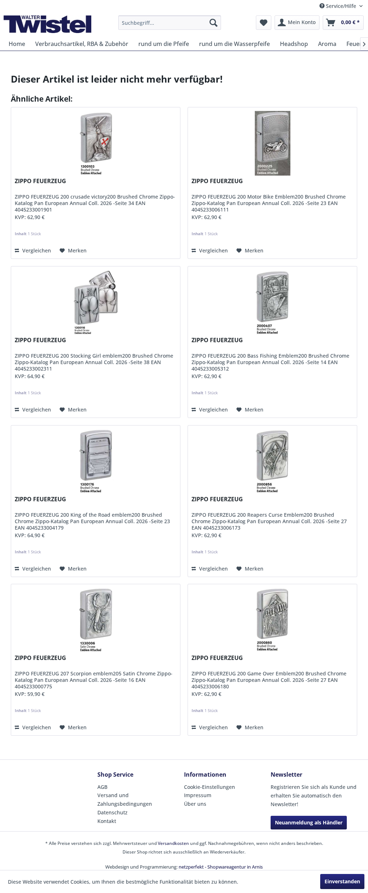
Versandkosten (173, 843)
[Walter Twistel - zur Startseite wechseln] (47, 24)
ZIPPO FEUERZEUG (40, 181)
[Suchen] (213, 22)
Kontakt (106, 821)
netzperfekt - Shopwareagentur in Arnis (221, 867)
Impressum (197, 795)
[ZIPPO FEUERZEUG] (95, 143)
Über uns (195, 803)
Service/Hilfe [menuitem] (341, 6)
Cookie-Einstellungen (209, 786)
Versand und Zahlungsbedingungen (124, 799)
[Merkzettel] (263, 22)
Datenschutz (112, 812)
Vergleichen (36, 250)
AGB (102, 786)
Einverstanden (342, 881)
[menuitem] (169, 22)
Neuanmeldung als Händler (308, 822)
